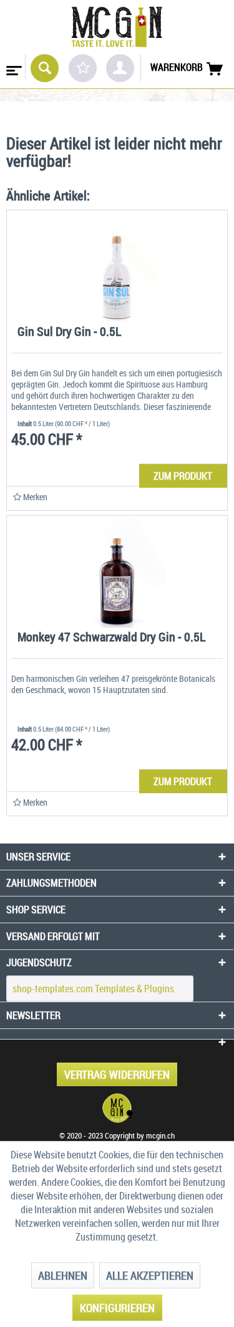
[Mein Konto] (120, 68)
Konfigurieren (117, 1307)
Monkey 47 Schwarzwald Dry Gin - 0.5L (111, 638)
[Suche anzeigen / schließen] (45, 68)
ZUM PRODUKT (183, 476)
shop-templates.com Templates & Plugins (93, 988)
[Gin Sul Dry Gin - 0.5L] (117, 266)
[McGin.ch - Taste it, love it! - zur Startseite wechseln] (116, 27)
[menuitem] (13, 66)
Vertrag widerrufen (117, 1074)
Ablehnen (62, 1275)
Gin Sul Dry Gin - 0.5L (69, 332)
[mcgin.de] (117, 1108)
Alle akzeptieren (149, 1275)
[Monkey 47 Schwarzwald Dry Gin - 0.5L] (117, 572)
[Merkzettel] (83, 68)
